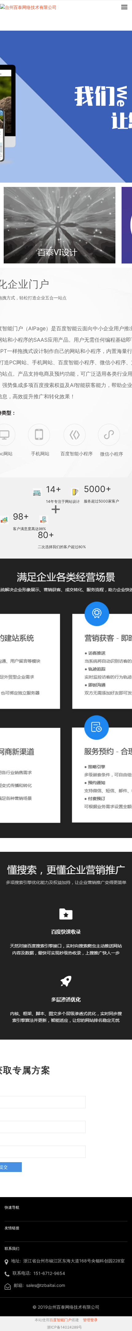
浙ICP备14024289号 (64, 1327)
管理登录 (90, 1320)
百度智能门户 (60, 1320)
